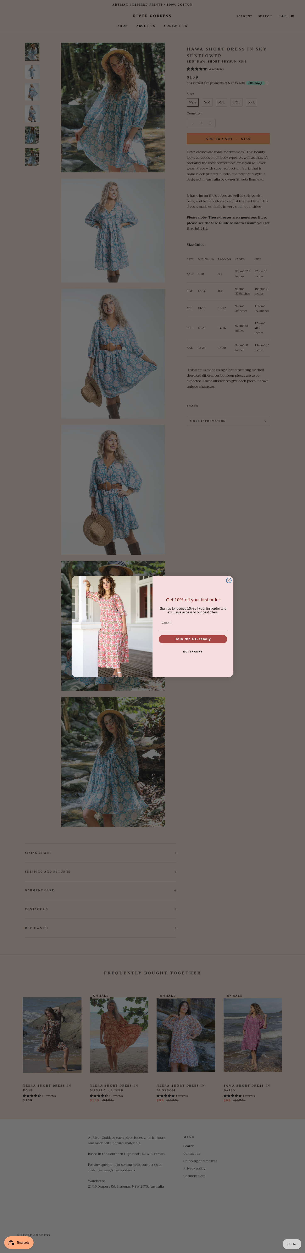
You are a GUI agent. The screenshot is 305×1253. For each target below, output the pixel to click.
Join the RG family (193, 639)
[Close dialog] (228, 580)
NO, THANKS (193, 651)
